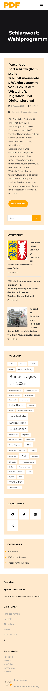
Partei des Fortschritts (17, 450)
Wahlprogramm (14, 487)
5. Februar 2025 (17, 106)
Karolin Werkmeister (25, 410)
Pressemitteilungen (29, 112)
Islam (11, 410)
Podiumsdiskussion (27, 462)
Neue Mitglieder (15, 445)
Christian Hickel (31, 390)
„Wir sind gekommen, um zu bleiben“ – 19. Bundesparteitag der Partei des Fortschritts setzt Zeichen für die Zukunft (23, 288)
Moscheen (30, 439)
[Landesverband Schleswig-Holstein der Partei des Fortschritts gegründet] (17, 251)
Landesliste (17, 416)
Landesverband (17, 423)
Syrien (11, 477)
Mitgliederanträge (15, 439)
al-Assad (12, 364)
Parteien (32, 450)
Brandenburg (25, 369)
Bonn (11, 369)
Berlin (33, 363)
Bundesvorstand (15, 390)
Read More (18, 203)
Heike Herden (16, 405)
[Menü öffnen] (41, 5)
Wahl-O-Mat (15, 482)
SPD (29, 472)
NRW (28, 444)
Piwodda (12, 462)
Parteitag (12, 456)
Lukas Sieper (17, 428)
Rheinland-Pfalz (24, 467)
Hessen (31, 405)
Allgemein (15, 112)
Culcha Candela (14, 395)
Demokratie (29, 395)
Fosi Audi (34, 106)
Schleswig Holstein (16, 472)
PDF (24, 456)
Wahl (20, 477)
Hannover (24, 400)
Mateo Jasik (13, 435)
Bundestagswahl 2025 (22, 380)
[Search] (36, 218)
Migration (25, 435)
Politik (11, 467)
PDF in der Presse (16, 557)
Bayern (22, 364)
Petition (35, 456)
